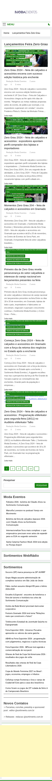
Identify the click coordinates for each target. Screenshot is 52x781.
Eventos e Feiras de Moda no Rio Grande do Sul (26, 123)
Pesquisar (9, 480)
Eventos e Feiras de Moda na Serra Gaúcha (26, 53)
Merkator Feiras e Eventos (19, 64)
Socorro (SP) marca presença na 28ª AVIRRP (25, 572)
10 (31, 469)
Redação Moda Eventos (16, 81)
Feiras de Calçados (15, 57)
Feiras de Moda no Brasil (18, 60)
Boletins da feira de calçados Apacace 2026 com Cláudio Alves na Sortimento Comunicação (25, 522)
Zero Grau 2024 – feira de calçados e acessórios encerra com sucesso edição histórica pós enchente (25, 74)
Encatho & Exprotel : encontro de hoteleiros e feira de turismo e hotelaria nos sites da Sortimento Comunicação (25, 597)
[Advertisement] (26, 751)
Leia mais (8, 115)
